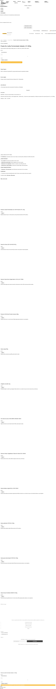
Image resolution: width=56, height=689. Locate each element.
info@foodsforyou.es (45, 30)
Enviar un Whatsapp (36, 30)
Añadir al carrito (4, 683)
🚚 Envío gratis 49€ (53, 30)
